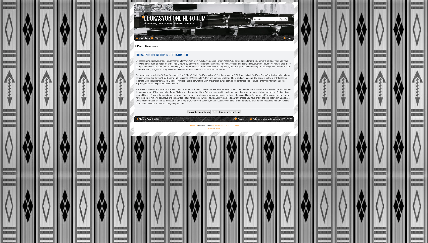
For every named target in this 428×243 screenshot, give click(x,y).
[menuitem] (154, 38)
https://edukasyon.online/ (166, 84)
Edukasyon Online (205, 125)
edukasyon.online (245, 78)
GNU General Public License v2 (176, 78)
